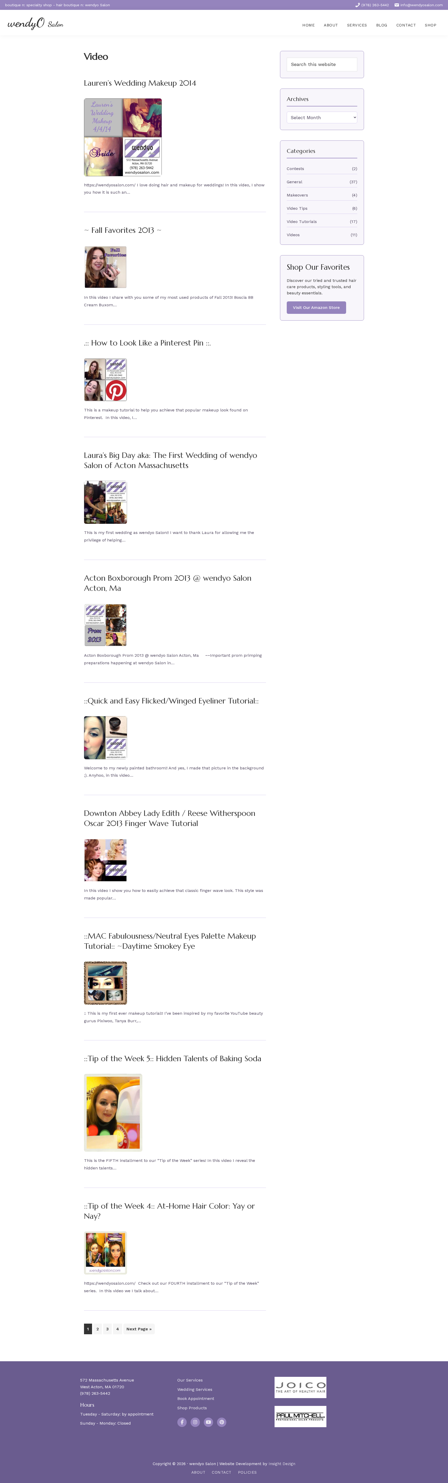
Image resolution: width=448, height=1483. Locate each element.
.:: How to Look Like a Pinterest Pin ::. (147, 343)
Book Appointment (195, 1398)
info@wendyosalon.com (422, 5)
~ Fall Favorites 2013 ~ (123, 230)
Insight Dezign (282, 1463)
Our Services (190, 1380)
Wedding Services (194, 1389)
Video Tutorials (302, 221)
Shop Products (192, 1407)
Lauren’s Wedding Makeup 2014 (140, 83)
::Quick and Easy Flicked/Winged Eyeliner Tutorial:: (171, 701)
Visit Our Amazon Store (316, 307)
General (294, 181)
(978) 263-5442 (375, 5)
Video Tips (297, 208)
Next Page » (139, 1330)
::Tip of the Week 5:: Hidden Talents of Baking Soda (172, 1058)
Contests (295, 168)
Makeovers (297, 195)
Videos (293, 234)
